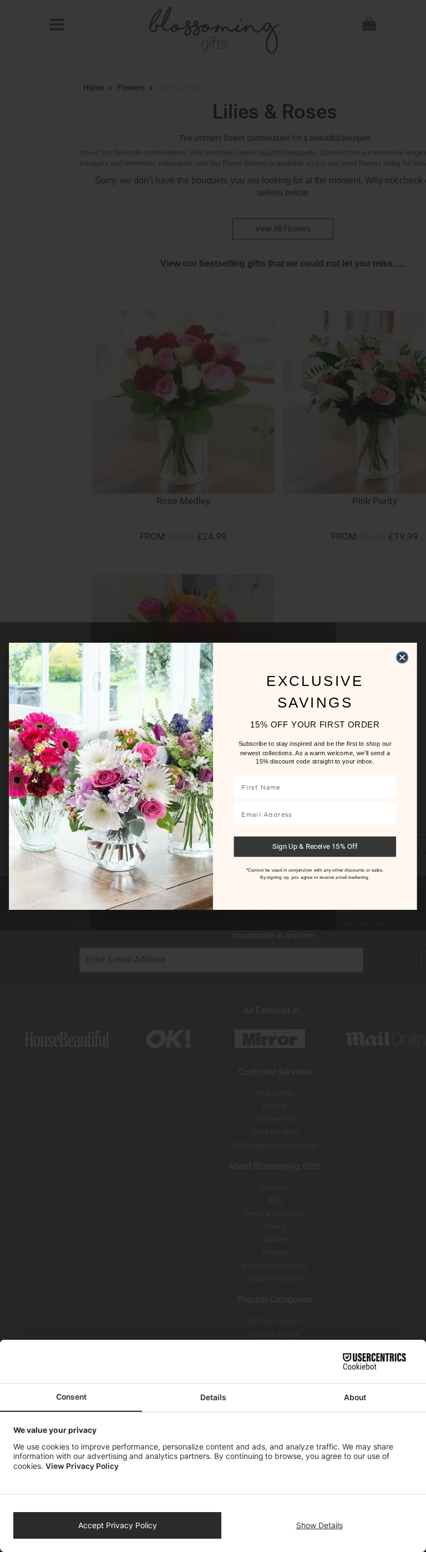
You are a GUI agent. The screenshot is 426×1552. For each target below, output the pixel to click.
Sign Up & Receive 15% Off (315, 846)
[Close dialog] (402, 657)
